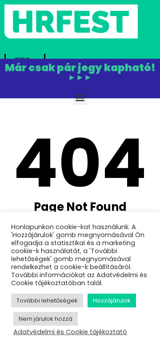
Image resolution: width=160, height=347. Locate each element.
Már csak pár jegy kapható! (80, 72)
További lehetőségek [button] (47, 300)
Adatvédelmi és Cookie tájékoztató (70, 332)
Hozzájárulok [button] (112, 300)
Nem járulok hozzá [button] (45, 319)
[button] (80, 97)
